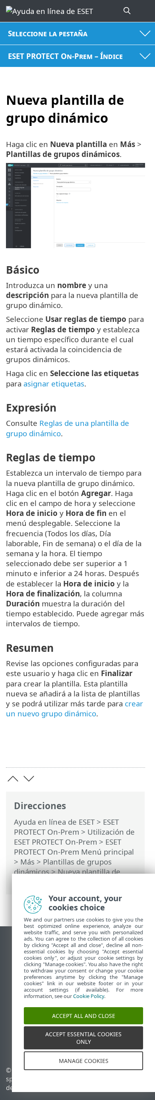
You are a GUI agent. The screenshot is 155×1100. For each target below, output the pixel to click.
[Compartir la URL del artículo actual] (94, 748)
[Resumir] (135, 748)
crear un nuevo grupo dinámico (74, 708)
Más (27, 862)
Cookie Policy (88, 1002)
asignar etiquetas (53, 383)
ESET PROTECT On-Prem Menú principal (74, 847)
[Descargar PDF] (114, 748)
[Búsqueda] (127, 11)
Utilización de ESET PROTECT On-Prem (74, 837)
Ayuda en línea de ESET (54, 822)
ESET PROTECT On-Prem (66, 827)
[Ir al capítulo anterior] (13, 779)
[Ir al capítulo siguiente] (29, 779)
